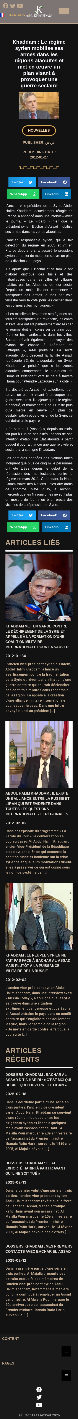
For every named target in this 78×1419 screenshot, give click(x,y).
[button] (39, 130)
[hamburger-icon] (64, 11)
